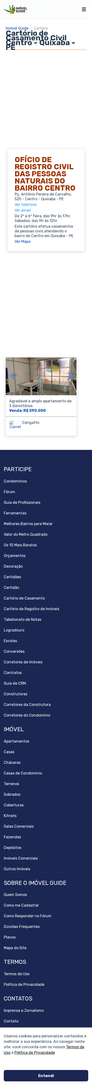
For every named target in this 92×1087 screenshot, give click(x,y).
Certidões (12, 577)
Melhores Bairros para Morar (28, 524)
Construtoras (15, 694)
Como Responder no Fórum (27, 916)
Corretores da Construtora (27, 704)
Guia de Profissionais (22, 502)
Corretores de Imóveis (23, 662)
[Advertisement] (46, 96)
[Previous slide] (13, 376)
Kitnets (10, 815)
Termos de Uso (16, 974)
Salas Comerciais (19, 826)
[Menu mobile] (83, 9)
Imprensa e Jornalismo (24, 1010)
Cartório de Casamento (24, 598)
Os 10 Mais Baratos (20, 545)
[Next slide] (69, 376)
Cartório (41, 28)
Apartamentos (16, 741)
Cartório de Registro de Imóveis (31, 609)
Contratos (13, 672)
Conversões (14, 651)
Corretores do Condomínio (27, 715)
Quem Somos (15, 894)
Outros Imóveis (17, 869)
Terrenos (11, 784)
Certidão (11, 587)
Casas (9, 752)
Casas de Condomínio (23, 773)
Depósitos (12, 847)
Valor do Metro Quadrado (25, 534)
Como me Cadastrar (21, 905)
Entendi (46, 1076)
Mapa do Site (15, 948)
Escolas (10, 641)
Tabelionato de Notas (22, 619)
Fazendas (12, 837)
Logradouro (14, 630)
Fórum (9, 492)
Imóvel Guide (17, 28)
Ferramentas (15, 513)
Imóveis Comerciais (21, 858)
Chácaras (12, 762)
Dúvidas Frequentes (22, 926)
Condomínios (15, 481)
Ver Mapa (22, 241)
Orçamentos (14, 555)
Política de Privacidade (34, 1052)
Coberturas (14, 805)
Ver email (23, 210)
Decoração (13, 566)
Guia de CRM (15, 683)
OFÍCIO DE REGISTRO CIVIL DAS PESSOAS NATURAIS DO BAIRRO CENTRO (45, 174)
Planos (10, 937)
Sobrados (12, 794)
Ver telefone (26, 204)
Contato (11, 1021)
